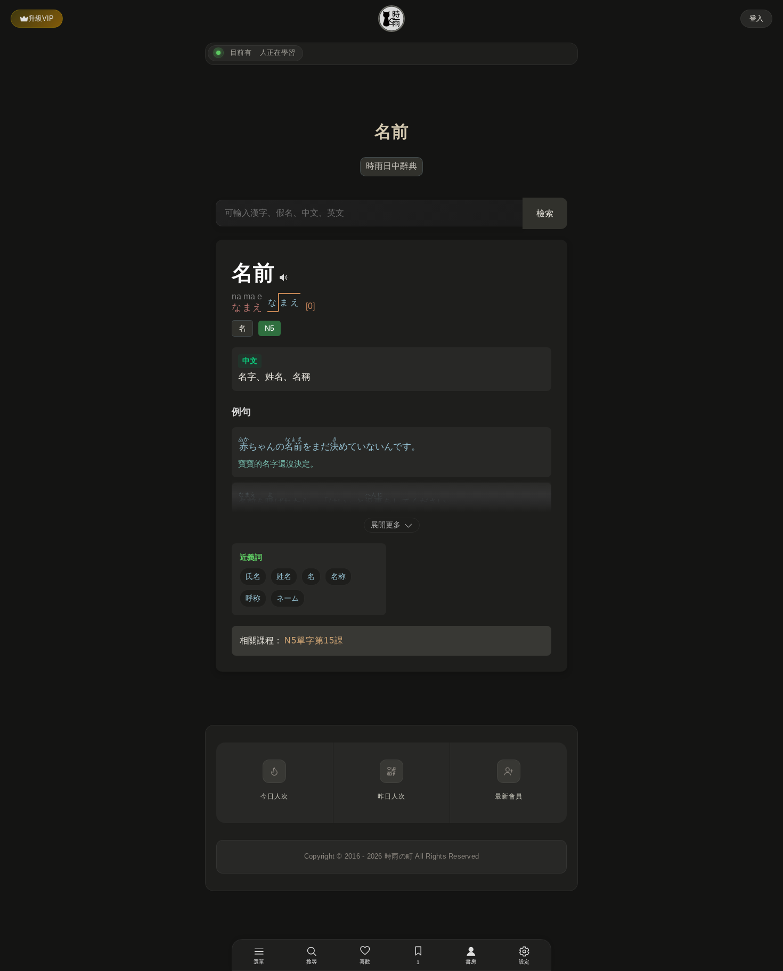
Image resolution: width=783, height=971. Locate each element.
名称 (338, 576)
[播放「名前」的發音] (284, 277)
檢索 (544, 213)
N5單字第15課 (314, 640)
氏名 (253, 576)
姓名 (283, 576)
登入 (756, 18)
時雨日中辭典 (391, 165)
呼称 (253, 598)
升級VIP (41, 18)
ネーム (287, 598)
